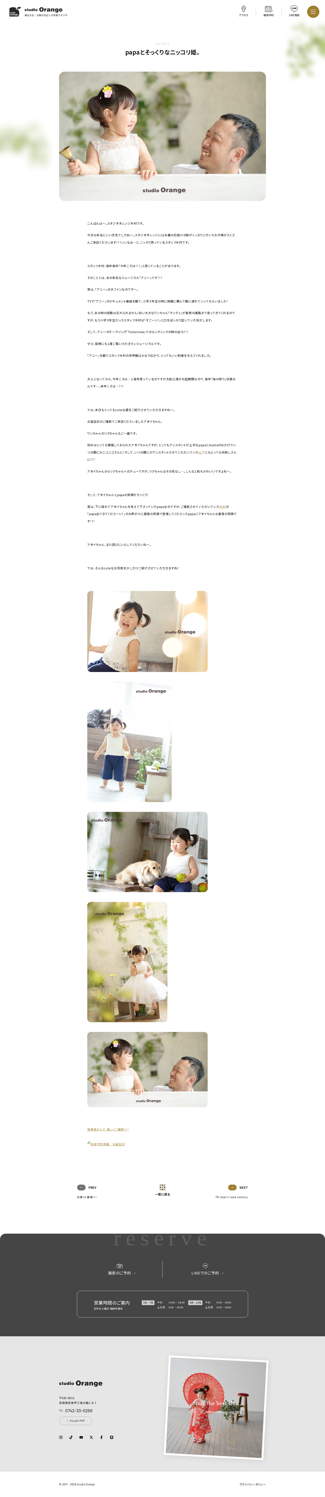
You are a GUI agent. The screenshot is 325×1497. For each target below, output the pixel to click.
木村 (223, 506)
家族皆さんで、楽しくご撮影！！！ (108, 1129)
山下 (202, 452)
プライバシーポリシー (252, 1484)
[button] (38, 14)
